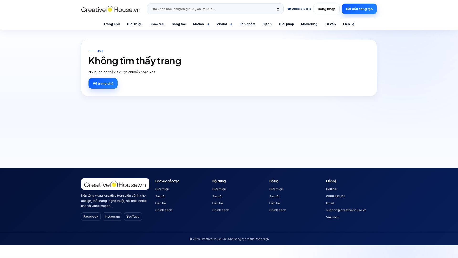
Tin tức (160, 196)
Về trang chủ (103, 83)
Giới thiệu (162, 189)
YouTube (133, 216)
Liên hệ (160, 203)
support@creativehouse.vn (346, 210)
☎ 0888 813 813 (299, 9)
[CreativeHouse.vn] (112, 9)
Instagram (112, 216)
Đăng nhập (326, 9)
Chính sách (163, 210)
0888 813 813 (335, 196)
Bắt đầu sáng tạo (359, 9)
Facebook (90, 216)
